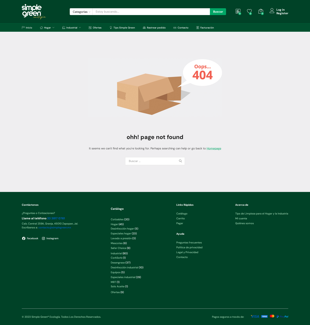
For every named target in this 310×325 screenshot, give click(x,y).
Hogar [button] (47, 27)
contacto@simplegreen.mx (54, 227)
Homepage (214, 148)
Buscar (218, 12)
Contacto (183, 27)
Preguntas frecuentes (189, 242)
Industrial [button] (71, 27)
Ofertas (97, 27)
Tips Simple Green (124, 27)
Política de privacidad (189, 247)
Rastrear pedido (156, 27)
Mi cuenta (241, 218)
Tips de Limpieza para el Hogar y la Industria (261, 213)
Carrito (180, 218)
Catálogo (181, 213)
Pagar (179, 223)
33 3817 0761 (56, 218)
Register (282, 13)
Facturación (207, 27)
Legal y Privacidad (187, 252)
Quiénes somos (244, 223)
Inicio (29, 27)
